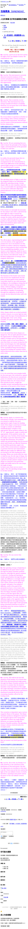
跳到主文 (3, 15)
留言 (15, 819)
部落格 (5, 27)
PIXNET (6, 907)
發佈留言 (3, 838)
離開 (8, 926)
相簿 (4, 25)
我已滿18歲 (3, 926)
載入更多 (3, 829)
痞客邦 (11, 819)
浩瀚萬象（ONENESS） (13, 11)
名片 (4, 29)
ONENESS (3, 811)
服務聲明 (16, 908)
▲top (2, 826)
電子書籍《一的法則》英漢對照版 (18, 823)
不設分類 (12, 22)
